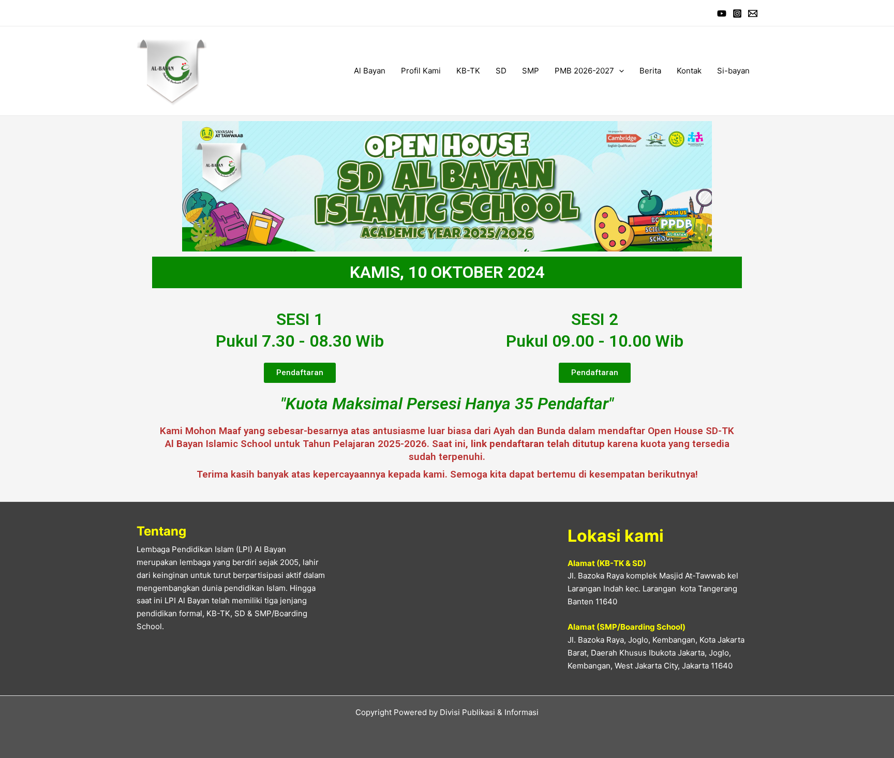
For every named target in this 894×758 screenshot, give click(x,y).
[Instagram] (737, 13)
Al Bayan (369, 71)
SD (501, 71)
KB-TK (468, 71)
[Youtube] (721, 13)
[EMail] (752, 13)
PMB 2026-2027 (584, 71)
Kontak (689, 71)
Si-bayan (733, 71)
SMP (530, 71)
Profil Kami (421, 71)
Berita (650, 71)
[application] (619, 71)
